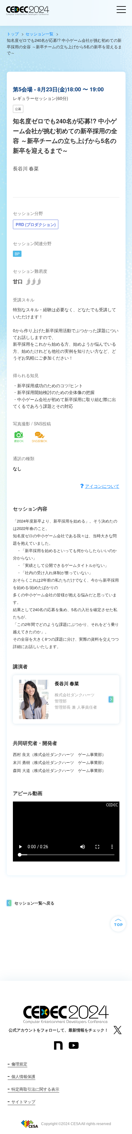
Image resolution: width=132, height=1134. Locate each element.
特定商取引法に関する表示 (35, 1089)
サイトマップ (23, 1101)
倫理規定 (19, 1064)
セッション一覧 (39, 34)
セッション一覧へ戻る (34, 903)
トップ (13, 34)
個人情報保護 (23, 1076)
